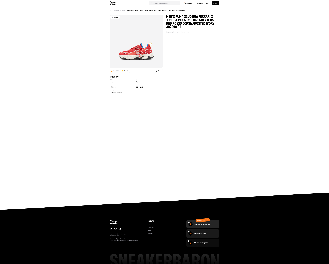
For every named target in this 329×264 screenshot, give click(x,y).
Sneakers (116, 10)
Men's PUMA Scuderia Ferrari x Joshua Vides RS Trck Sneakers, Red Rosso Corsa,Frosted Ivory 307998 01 (156, 10)
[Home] (110, 10)
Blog (149, 230)
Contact (150, 233)
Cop (115, 71)
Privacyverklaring (114, 235)
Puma (123, 10)
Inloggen (215, 3)
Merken (150, 224)
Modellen (151, 227)
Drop (125, 71)
